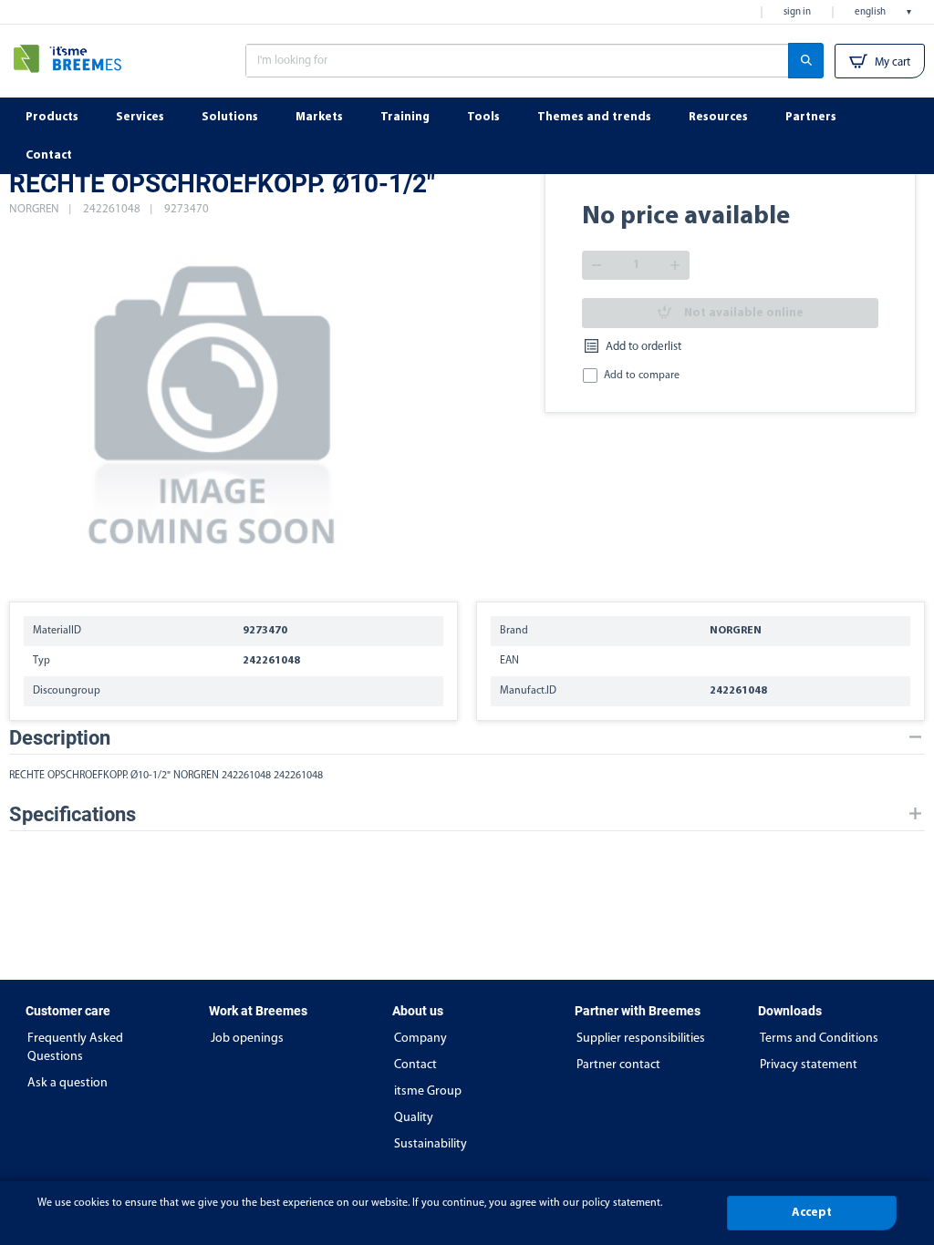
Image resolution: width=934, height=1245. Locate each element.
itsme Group (428, 1091)
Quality (413, 1118)
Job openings (247, 1038)
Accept (812, 1213)
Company (420, 1038)
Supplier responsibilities (640, 1038)
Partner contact (618, 1065)
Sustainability (430, 1144)
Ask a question (67, 1083)
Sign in (797, 12)
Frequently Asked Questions (75, 1048)
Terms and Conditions (819, 1038)
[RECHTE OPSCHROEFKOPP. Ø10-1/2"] (213, 401)
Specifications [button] (72, 814)
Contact (415, 1065)
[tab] (467, 738)
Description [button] (59, 737)
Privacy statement (808, 1065)
